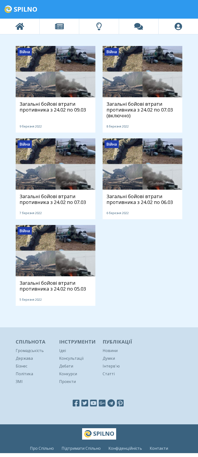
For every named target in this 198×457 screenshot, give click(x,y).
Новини (110, 350)
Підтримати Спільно (81, 448)
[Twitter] (84, 403)
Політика (24, 373)
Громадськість (30, 350)
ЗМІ (19, 381)
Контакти (159, 448)
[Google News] (102, 403)
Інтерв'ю (111, 366)
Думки (109, 358)
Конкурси (68, 373)
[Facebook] (76, 403)
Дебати (66, 366)
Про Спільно (42, 448)
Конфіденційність (125, 448)
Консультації (71, 358)
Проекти (67, 381)
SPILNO (24, 9)
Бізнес (21, 366)
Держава (24, 358)
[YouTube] (93, 403)
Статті (109, 373)
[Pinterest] (120, 403)
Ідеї (62, 350)
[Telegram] (111, 403)
